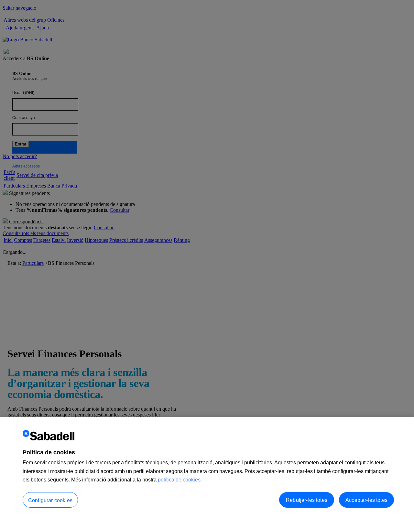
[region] (207, 467)
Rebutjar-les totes (306, 499)
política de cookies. (180, 479)
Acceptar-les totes (366, 499)
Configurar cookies (50, 500)
